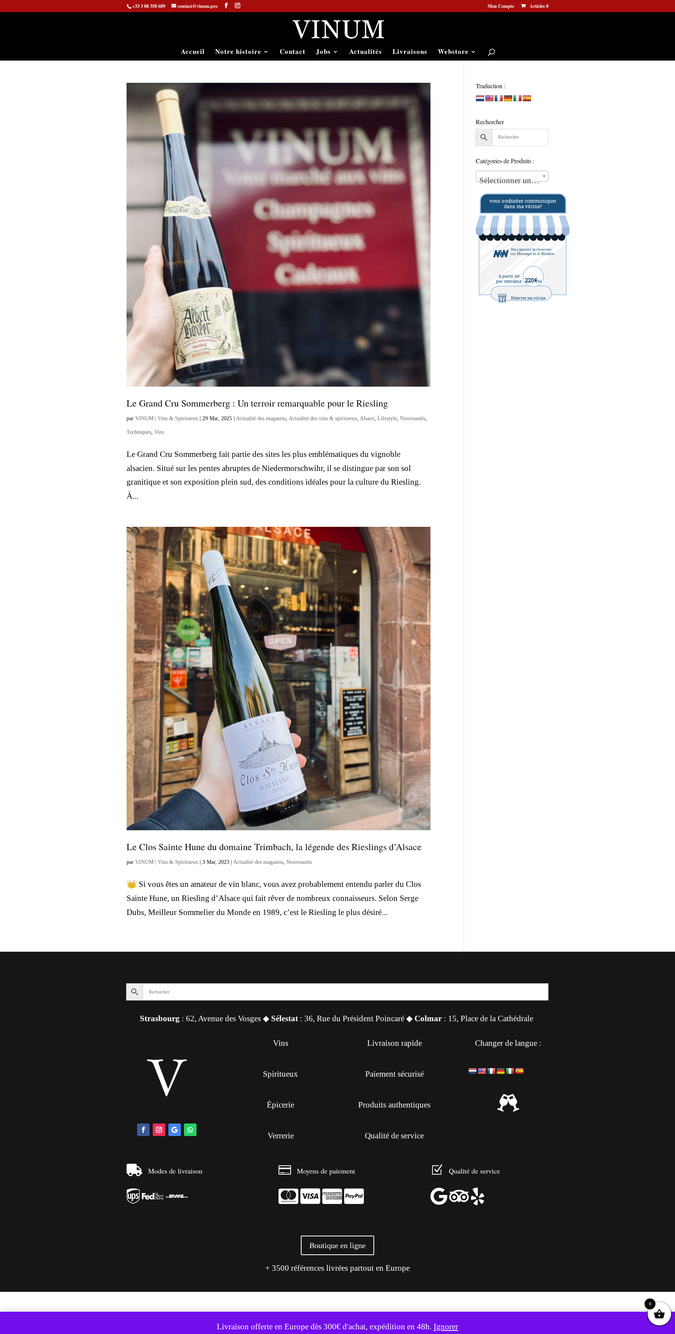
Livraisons (410, 52)
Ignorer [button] (446, 1326)
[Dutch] (480, 98)
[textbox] (512, 180)
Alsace (367, 418)
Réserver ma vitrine (528, 298)
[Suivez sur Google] (174, 1130)
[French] (499, 98)
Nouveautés (412, 418)
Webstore (453, 52)
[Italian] (517, 98)
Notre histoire (238, 52)
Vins (159, 432)
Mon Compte (501, 6)
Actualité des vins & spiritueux (323, 418)
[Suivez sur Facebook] (143, 1130)
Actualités (365, 52)
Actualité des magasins (261, 418)
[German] (508, 98)
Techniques (139, 432)
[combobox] (512, 176)
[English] (489, 98)
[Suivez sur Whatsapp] (190, 1130)
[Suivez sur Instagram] (159, 1130)
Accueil (193, 52)
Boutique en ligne (337, 1245)
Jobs (323, 52)
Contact (292, 52)
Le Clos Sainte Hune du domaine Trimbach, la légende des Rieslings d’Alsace (274, 846)
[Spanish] (527, 98)
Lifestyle (387, 418)
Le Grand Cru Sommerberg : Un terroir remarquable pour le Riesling (257, 403)
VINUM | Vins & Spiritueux (166, 418)
